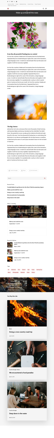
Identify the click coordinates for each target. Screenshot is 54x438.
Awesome (13, 269)
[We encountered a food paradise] (27, 360)
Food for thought (14, 170)
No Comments (34, 170)
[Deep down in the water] (27, 401)
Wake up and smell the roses (14, 189)
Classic (23, 269)
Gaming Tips (39, 269)
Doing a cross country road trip (15, 192)
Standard (23, 272)
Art (8, 269)
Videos (33, 272)
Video (28, 272)
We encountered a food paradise (16, 195)
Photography (15, 272)
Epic (29, 269)
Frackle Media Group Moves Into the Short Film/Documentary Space (25, 187)
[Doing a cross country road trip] (27, 319)
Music (24, 170)
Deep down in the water (13, 197)
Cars (19, 269)
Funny (33, 269)
